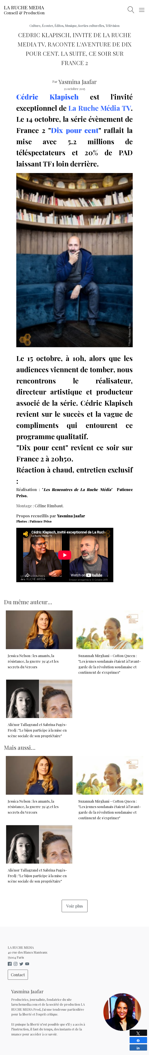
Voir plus (74, 905)
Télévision (113, 26)
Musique (71, 26)
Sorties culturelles (91, 26)
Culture (34, 26)
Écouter (47, 26)
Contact (18, 974)
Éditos (59, 26)
